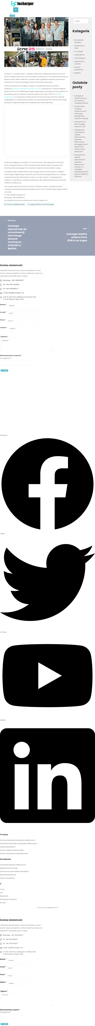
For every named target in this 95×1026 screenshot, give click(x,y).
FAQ (1, 893)
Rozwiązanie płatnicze (8, 875)
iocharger (44, 907)
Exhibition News (19, 204)
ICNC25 (38, 204)
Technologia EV (80, 58)
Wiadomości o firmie (79, 47)
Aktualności (4, 896)
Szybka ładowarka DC (8, 847)
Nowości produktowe (78, 68)
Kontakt (3, 903)
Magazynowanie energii (8, 868)
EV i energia (78, 51)
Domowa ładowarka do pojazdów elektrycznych (17, 840)
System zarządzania (7, 878)
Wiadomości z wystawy (79, 62)
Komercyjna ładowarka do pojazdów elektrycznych (18, 843)
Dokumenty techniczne (8, 899)
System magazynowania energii (11, 850)
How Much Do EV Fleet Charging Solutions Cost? (80, 124)
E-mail (3, 312)
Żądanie (4, 337)
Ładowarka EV (79, 55)
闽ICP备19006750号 (53, 907)
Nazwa (3, 304)
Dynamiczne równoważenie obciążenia (14, 871)
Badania (77, 73)
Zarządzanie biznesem (78, 41)
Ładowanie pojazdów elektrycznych (13, 865)
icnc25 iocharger (47, 204)
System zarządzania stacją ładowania (14, 853)
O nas (2, 889)
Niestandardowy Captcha (11, 355)
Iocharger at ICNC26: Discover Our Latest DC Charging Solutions (81, 99)
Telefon (3, 328)
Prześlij (4, 370)
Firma (3, 320)
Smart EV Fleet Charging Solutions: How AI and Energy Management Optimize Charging (81, 112)
